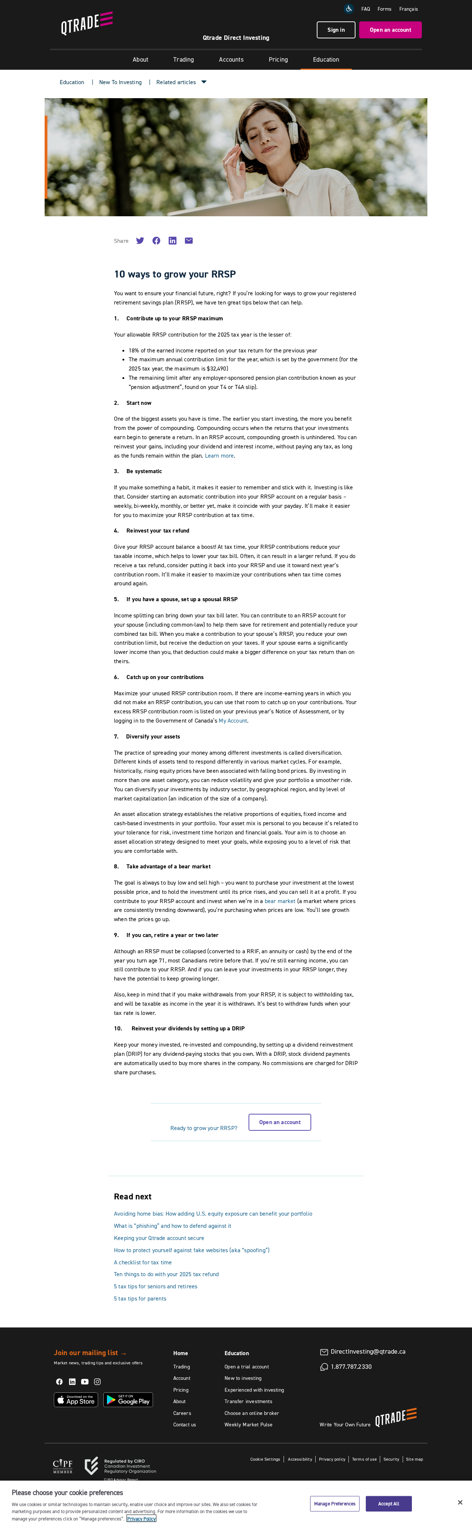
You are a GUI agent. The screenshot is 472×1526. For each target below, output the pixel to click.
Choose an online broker (252, 1413)
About (140, 59)
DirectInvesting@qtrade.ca (368, 1351)
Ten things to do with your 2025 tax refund (166, 1274)
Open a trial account (247, 1366)
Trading (183, 59)
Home (180, 1353)
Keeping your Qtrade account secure (159, 1237)
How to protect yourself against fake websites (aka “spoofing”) (192, 1250)
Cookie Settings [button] (265, 1459)
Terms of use (364, 1459)
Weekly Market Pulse (249, 1424)
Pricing (278, 59)
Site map (414, 1459)
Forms (385, 8)
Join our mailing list (90, 1352)
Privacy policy (332, 1459)
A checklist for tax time (143, 1262)
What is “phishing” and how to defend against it (172, 1225)
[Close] (460, 1502)
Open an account (390, 30)
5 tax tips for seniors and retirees (155, 1286)
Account (181, 1378)
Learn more (219, 455)
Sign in (335, 30)
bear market (280, 901)
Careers (182, 1413)
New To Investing (120, 82)
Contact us (185, 1424)
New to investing (243, 1378)
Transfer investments (249, 1401)
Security (391, 1459)
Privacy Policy (141, 1518)
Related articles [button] (176, 82)
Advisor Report (121, 1479)
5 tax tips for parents (140, 1298)
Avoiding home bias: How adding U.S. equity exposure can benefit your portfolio (213, 1213)
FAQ (365, 8)
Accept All (388, 1503)
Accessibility (299, 1459)
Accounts (231, 59)
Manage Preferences (334, 1503)
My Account (233, 720)
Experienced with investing (254, 1390)
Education (326, 59)
